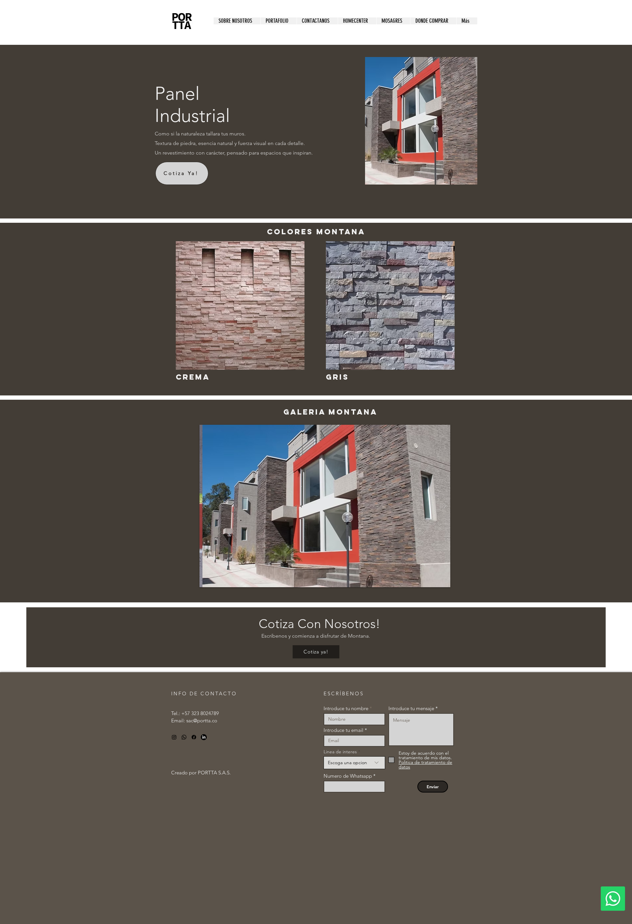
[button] (278, 20)
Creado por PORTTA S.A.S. (201, 772)
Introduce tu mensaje (411, 708)
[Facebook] (194, 737)
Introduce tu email (343, 730)
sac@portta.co (201, 720)
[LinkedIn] (204, 737)
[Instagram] (174, 737)
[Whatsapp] (613, 898)
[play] (432, 430)
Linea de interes (340, 751)
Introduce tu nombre (346, 708)
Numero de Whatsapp (348, 775)
